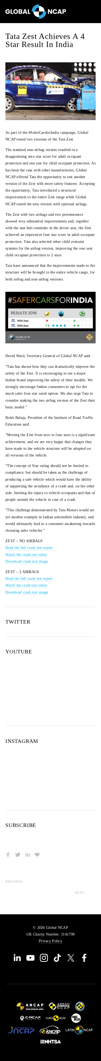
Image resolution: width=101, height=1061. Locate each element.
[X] (71, 958)
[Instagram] (44, 958)
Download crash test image (26, 561)
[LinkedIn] (17, 958)
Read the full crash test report (29, 548)
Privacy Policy (50, 941)
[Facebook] (84, 958)
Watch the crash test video (26, 555)
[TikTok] (57, 958)
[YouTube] (30, 958)
